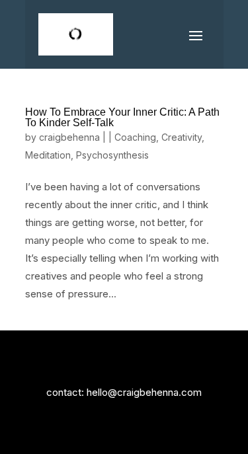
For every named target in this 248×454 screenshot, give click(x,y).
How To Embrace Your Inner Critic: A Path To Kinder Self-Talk (122, 117)
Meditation (48, 155)
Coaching (135, 137)
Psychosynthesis (112, 155)
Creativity (181, 137)
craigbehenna (69, 137)
